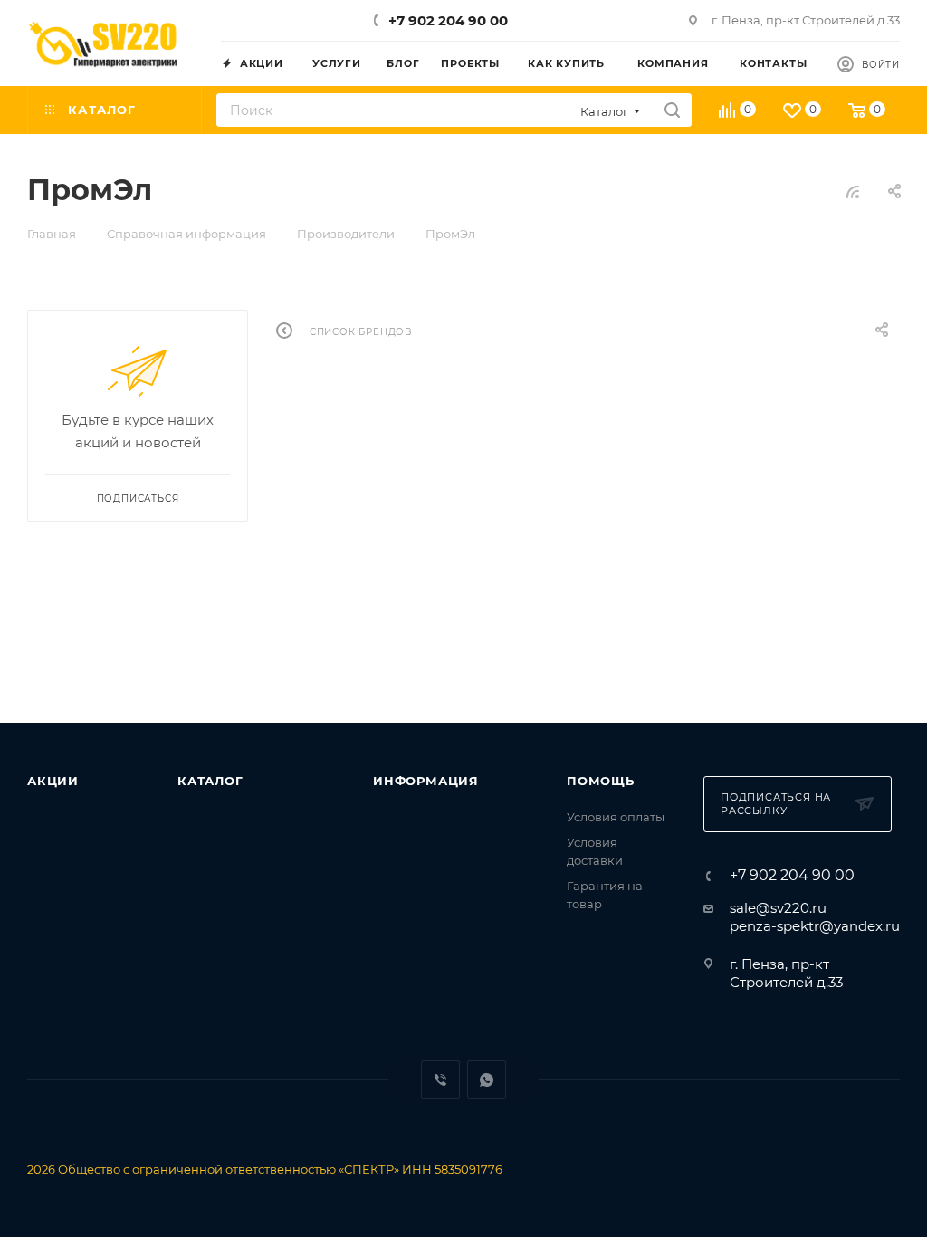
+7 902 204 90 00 (448, 20)
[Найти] (672, 110)
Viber (440, 1079)
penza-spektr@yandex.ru (815, 926)
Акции (53, 780)
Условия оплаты (615, 817)
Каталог (210, 780)
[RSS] (852, 191)
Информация (426, 780)
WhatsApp (486, 1079)
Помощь (601, 780)
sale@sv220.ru (778, 907)
